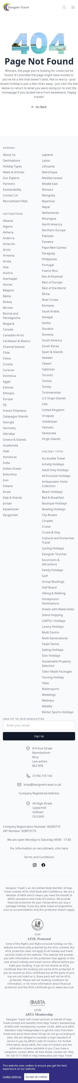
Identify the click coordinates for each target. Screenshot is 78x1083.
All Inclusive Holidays (56, 476)
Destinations (11, 161)
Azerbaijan (10, 279)
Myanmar (48, 201)
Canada (8, 329)
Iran (6, 480)
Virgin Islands (51, 439)
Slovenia (47, 334)
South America (52, 340)
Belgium (8, 290)
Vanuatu (48, 427)
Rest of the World (54, 288)
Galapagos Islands (15, 416)
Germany (9, 428)
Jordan (7, 503)
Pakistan (48, 236)
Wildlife (47, 706)
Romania (48, 305)
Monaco (47, 190)
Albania (8, 221)
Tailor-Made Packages (57, 672)
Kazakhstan (11, 509)
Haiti (6, 451)
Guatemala (10, 445)
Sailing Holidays (52, 650)
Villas (45, 683)
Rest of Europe (52, 282)
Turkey (46, 387)
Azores (7, 284)
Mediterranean (52, 178)
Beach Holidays (52, 492)
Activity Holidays (53, 464)
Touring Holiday (53, 677)
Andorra (8, 238)
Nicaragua (49, 219)
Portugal (48, 265)
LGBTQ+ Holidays (53, 621)
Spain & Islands (52, 352)
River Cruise (50, 300)
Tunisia (47, 381)
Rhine (46, 294)
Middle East (50, 184)
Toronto (47, 375)
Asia (6, 267)
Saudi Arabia (50, 311)
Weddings (49, 695)
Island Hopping (52, 615)
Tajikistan (48, 369)
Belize (7, 296)
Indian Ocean (12, 469)
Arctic (7, 250)
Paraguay (48, 253)
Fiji (5, 405)
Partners (9, 184)
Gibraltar (9, 434)
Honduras (10, 457)
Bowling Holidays (53, 509)
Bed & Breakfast (53, 498)
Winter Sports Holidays (57, 712)
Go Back (41, 107)
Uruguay (48, 416)
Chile (6, 353)
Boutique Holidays (54, 503)
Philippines (49, 259)
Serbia (46, 323)
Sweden (47, 358)
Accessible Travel (53, 458)
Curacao (8, 370)
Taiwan (47, 363)
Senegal (47, 317)
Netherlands (50, 213)
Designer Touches (54, 554)
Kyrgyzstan (10, 515)
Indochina (10, 474)
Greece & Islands (14, 440)
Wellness (48, 700)
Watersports (50, 689)
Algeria (8, 226)
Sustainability (12, 190)
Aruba (7, 261)
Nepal (46, 207)
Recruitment (12, 201)
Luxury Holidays (53, 627)
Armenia (9, 255)
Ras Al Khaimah (52, 276)
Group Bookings (53, 582)
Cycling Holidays (53, 548)
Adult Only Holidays (55, 470)
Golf (45, 576)
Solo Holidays (51, 656)
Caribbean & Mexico (16, 341)
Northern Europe (53, 230)
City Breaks (49, 515)
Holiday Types (12, 166)
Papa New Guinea (54, 248)
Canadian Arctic (13, 335)
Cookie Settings (12, 1076)
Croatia (8, 364)
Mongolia (48, 195)
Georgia (8, 422)
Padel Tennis (50, 644)
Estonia (8, 387)
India (6, 463)
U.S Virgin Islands (54, 398)
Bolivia (7, 302)
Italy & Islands (12, 498)
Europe (8, 399)
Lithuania (48, 166)
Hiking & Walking (53, 593)
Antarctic (9, 244)
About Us (9, 155)
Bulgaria (8, 324)
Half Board (49, 587)
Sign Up (39, 736)
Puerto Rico (50, 271)
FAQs (24, 201)
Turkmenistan (51, 392)
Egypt (7, 382)
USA (45, 404)
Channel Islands (14, 347)
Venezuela (49, 433)
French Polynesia (14, 411)
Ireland (8, 486)
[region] (39, 1071)
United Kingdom (53, 410)
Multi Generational (55, 638)
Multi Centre (50, 632)
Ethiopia (8, 393)
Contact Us (10, 195)
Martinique (49, 172)
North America (52, 224)
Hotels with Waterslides (58, 609)
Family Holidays (52, 570)
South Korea (50, 346)
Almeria (8, 232)
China (7, 358)
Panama (47, 242)
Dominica (9, 376)
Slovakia (47, 329)
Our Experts (11, 178)
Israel (7, 492)
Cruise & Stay (51, 532)
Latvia (46, 161)
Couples (47, 521)
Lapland (47, 155)
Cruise (46, 527)
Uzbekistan (49, 421)
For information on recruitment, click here (39, 848)
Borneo (8, 308)
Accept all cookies (36, 1076)
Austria (8, 273)
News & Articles (13, 172)
